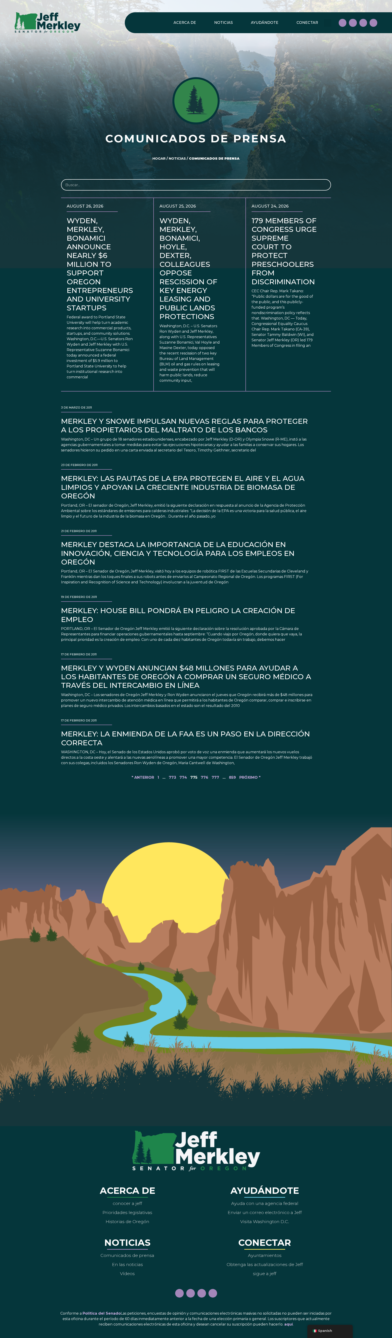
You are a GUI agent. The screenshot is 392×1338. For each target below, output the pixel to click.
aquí (288, 1324)
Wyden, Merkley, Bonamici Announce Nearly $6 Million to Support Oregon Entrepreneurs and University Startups (100, 264)
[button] (327, 23)
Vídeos (127, 1273)
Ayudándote (264, 22)
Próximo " (249, 777)
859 (232, 777)
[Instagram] (353, 23)
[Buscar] (325, 185)
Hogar (159, 158)
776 (204, 777)
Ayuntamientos (265, 1255)
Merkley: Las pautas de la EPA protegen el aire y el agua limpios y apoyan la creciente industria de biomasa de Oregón (182, 487)
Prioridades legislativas (127, 1212)
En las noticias (127, 1264)
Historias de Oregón (127, 1221)
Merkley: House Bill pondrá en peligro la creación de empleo (178, 615)
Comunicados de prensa (127, 1255)
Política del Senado (102, 1313)
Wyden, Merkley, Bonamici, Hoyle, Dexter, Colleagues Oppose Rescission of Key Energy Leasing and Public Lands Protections (188, 268)
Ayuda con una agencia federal (264, 1203)
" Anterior (143, 777)
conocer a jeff (127, 1203)
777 (215, 777)
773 (172, 777)
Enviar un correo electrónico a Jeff (265, 1212)
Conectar (307, 22)
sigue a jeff (264, 1273)
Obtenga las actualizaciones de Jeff (265, 1264)
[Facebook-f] (342, 23)
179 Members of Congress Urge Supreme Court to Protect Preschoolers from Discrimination (284, 251)
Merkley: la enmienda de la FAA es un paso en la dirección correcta (185, 738)
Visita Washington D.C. (264, 1221)
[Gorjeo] (373, 23)
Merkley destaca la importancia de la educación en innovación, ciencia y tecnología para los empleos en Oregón (177, 553)
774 (183, 777)
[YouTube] (363, 23)
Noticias (223, 22)
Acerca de (185, 22)
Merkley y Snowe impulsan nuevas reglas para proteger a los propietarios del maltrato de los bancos (184, 425)
